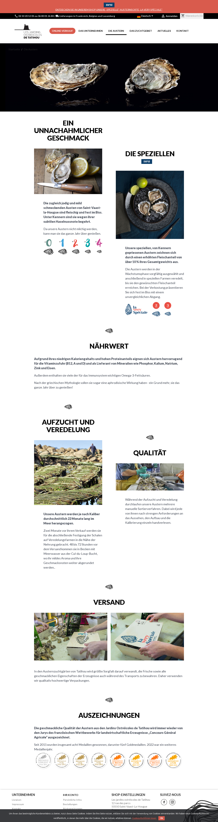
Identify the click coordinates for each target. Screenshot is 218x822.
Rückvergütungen (72, 808)
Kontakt (182, 30)
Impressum (18, 804)
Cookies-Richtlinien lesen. (144, 818)
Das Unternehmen (91, 30)
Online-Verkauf (62, 30)
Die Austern (116, 30)
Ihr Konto (70, 794)
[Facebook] (164, 802)
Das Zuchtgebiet (141, 30)
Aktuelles (164, 30)
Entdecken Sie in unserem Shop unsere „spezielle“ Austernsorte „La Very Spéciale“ (109, 9)
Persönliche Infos (72, 799)
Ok (161, 818)
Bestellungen (70, 804)
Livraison (16, 799)
